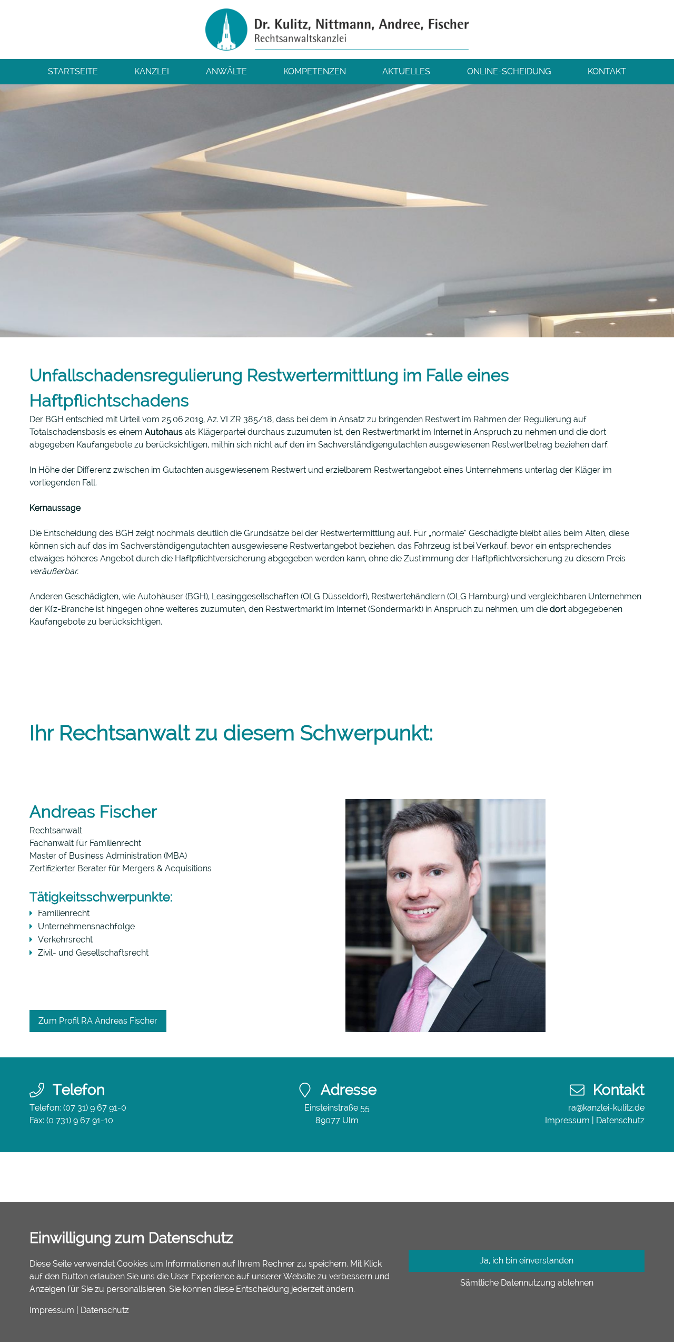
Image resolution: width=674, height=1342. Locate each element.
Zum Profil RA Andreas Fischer (97, 1021)
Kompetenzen (314, 71)
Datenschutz (620, 1120)
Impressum (567, 1120)
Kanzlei (151, 71)
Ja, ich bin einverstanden (526, 1261)
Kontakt (607, 71)
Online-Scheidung (509, 71)
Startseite (73, 71)
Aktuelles (406, 71)
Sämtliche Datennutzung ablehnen (526, 1283)
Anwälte (226, 71)
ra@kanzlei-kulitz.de (606, 1108)
